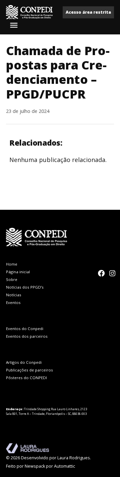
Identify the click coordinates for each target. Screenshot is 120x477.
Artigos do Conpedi (24, 362)
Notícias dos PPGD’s (25, 287)
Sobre (11, 279)
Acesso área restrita (88, 12)
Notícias (13, 294)
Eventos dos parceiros (27, 336)
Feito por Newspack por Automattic (40, 466)
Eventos (13, 302)
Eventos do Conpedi (24, 328)
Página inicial (18, 271)
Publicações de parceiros (29, 369)
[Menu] (14, 25)
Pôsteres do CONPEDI (26, 377)
